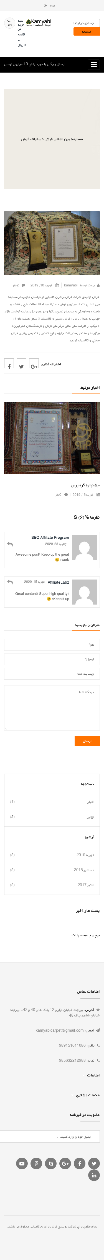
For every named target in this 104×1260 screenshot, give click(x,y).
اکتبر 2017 (86, 885)
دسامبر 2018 (84, 870)
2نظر (16, 285)
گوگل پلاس (34, 363)
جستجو (87, 31)
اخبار (91, 801)
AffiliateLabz (58, 582)
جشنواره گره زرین (85, 485)
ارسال (87, 741)
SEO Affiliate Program (50, 537)
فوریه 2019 (85, 855)
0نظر (58, 494)
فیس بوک (9, 363)
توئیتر (21, 363)
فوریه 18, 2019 (42, 285)
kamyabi (71, 285)
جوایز (90, 817)
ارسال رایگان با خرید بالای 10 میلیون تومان (34, 64)
